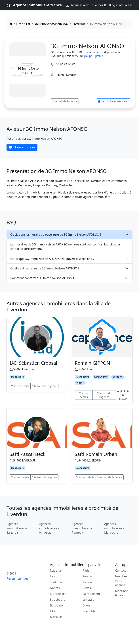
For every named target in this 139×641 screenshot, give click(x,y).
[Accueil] (10, 24)
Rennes (88, 576)
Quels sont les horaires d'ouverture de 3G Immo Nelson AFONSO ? (55, 235)
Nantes (55, 588)
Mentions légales (121, 593)
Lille (52, 611)
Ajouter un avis (25, 147)
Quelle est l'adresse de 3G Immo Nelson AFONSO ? (44, 268)
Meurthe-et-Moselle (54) (51, 24)
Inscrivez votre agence (121, 580)
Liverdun (78, 24)
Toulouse (56, 582)
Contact (120, 571)
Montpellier (58, 594)
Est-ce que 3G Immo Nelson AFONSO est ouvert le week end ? (52, 259)
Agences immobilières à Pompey (82, 528)
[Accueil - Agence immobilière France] (21, 565)
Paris (86, 571)
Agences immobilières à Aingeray (49, 528)
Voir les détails (20, 386)
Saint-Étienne (92, 594)
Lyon (53, 576)
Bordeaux (56, 605)
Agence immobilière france (37, 5)
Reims (87, 588)
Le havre (88, 600)
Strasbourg (58, 600)
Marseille (56, 617)
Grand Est (23, 24)
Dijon (86, 605)
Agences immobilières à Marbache (114, 528)
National (56, 571)
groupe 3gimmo (93, 56)
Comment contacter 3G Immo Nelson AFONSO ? (43, 278)
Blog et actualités (120, 5)
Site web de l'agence (64, 101)
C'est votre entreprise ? (115, 101)
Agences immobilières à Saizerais (17, 528)
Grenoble (89, 611)
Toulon (87, 582)
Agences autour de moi (86, 5)
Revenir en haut (17, 578)
